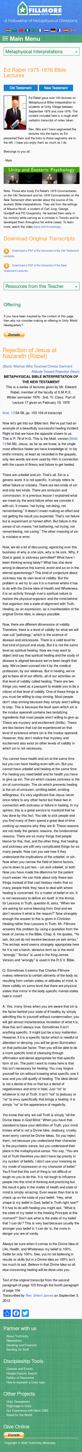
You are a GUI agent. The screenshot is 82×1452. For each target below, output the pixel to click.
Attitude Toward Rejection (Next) (55, 371)
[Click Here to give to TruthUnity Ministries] (13, 1434)
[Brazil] (34, 30)
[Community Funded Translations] (73, 30)
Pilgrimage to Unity (18, 1406)
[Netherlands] (46, 30)
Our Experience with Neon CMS (27, 1410)
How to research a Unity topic (25, 1382)
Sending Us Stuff (17, 1349)
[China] (21, 30)
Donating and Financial (21, 1345)
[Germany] (53, 30)
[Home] (41, 8)
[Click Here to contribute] (14, 334)
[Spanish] (66, 30)
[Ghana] (8, 30)
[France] (60, 30)
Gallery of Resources (20, 1377)
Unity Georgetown (18, 1401)
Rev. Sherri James (39, 1295)
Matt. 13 (9, 412)
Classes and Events (19, 1368)
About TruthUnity (17, 1336)
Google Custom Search (21, 1373)
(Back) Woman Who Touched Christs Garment (37, 366)
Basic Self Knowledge (47, 227)
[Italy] (40, 30)
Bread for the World (19, 1415)
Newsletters (14, 1340)
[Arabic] (15, 30)
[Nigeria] (27, 30)
